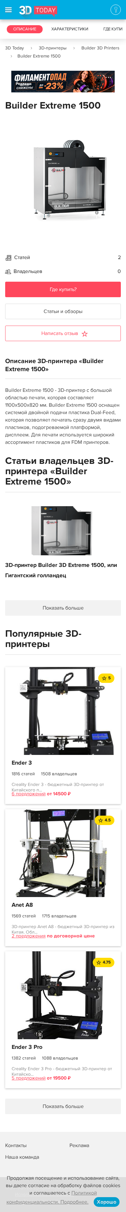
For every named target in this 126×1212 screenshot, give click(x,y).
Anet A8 (22, 905)
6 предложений (29, 794)
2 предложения (29, 936)
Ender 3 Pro (27, 1047)
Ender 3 (22, 763)
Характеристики (69, 29)
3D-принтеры (53, 48)
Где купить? (63, 289)
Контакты (15, 1145)
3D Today (14, 48)
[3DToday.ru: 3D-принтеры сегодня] (38, 12)
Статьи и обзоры (63, 311)
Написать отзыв (59, 333)
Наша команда (22, 1157)
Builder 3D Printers (100, 48)
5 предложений (29, 1078)
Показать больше (63, 608)
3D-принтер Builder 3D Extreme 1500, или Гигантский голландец (61, 570)
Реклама (24, 83)
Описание (24, 29)
